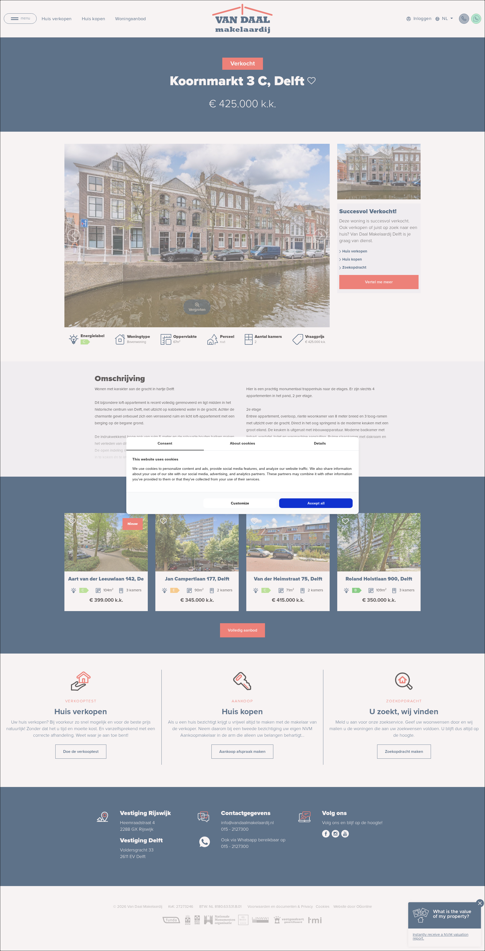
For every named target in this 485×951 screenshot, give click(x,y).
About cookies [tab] (242, 443)
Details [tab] (320, 443)
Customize (240, 503)
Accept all (316, 503)
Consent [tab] (165, 443)
